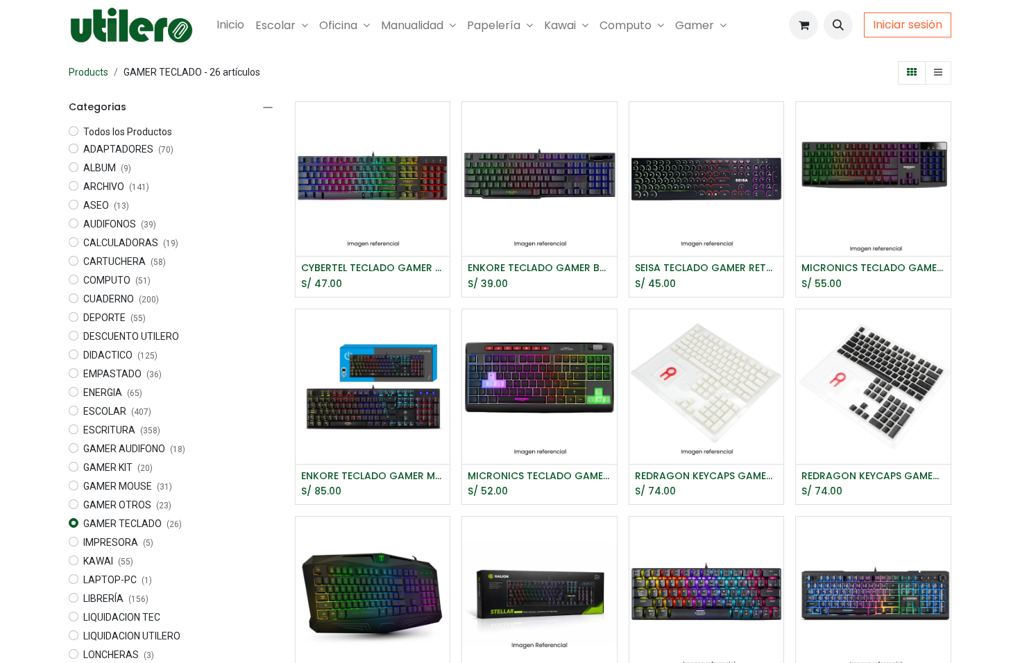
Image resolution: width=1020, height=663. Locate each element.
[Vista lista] (938, 73)
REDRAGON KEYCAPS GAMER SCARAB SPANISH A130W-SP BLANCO (707, 476)
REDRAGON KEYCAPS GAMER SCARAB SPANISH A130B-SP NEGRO (873, 476)
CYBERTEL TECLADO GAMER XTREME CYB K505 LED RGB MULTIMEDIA (373, 268)
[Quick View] (441, 124)
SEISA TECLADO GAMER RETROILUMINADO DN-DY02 (707, 268)
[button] (838, 25)
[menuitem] (230, 25)
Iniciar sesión (907, 25)
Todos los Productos (127, 131)
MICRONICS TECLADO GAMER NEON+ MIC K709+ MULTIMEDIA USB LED (873, 268)
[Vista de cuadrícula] (912, 73)
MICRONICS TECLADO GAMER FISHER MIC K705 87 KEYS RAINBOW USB (539, 476)
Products (88, 72)
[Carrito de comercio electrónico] (803, 25)
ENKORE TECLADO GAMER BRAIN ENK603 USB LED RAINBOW (539, 268)
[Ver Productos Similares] (441, 187)
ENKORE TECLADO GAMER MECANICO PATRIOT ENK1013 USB (373, 476)
